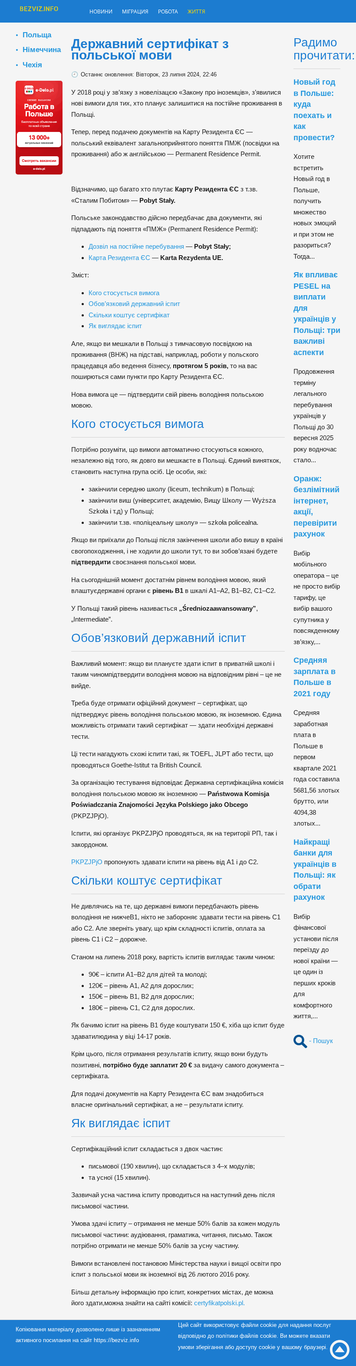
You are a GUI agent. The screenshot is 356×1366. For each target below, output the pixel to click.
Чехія (32, 65)
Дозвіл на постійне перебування (136, 246)
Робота (183, 12)
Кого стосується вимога (124, 292)
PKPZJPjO (86, 862)
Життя (216, 12)
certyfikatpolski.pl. (219, 1303)
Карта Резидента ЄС (119, 257)
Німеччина (42, 49)
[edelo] (39, 127)
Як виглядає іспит (115, 325)
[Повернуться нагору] (340, 1350)
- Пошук (320, 1040)
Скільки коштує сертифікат (129, 315)
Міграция (144, 12)
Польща (37, 35)
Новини (103, 12)
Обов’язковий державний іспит (134, 303)
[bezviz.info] (39, 12)
